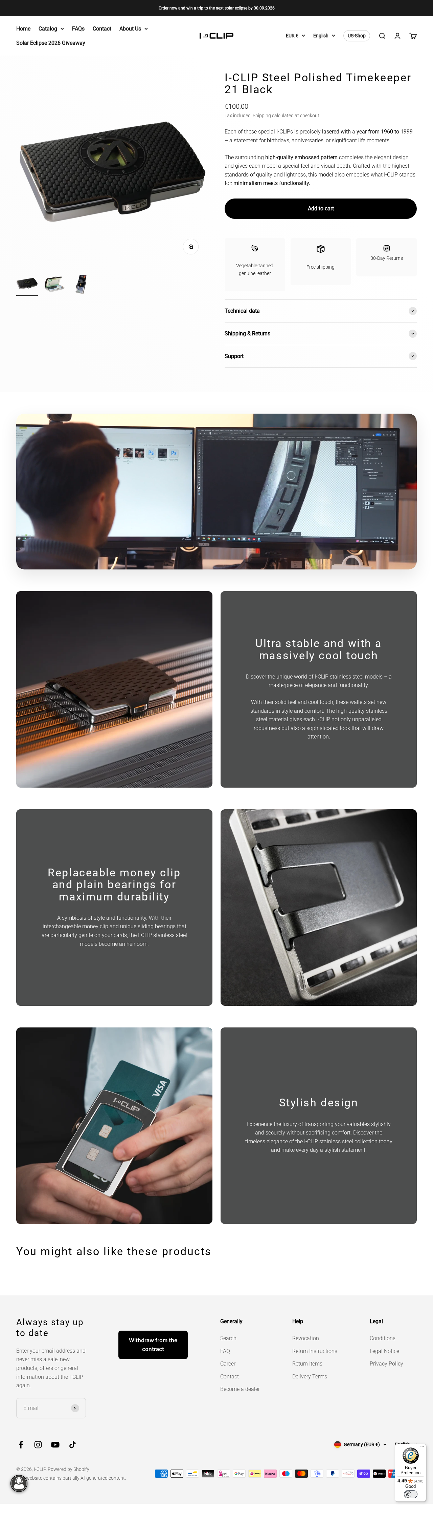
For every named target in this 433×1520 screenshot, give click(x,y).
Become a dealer (240, 1389)
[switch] (410, 1494)
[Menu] (422, 1448)
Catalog (48, 28)
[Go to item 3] (81, 285)
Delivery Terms (309, 1376)
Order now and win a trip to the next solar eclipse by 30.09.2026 (217, 8)
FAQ (225, 1351)
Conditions (382, 1338)
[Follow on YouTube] (55, 1444)
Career (227, 1363)
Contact (102, 28)
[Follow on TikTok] (72, 1444)
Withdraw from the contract (153, 1344)
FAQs (78, 28)
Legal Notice (384, 1351)
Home (23, 28)
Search (228, 1338)
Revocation (305, 1338)
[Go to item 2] (54, 285)
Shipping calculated (273, 115)
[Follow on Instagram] (38, 1444)
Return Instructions (314, 1351)
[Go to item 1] (27, 284)
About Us (130, 28)
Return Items (307, 1363)
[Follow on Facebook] (20, 1444)
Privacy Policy (386, 1363)
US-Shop (357, 36)
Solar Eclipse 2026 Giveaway (50, 43)
